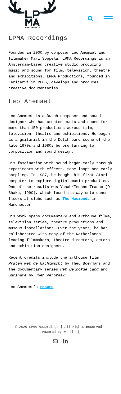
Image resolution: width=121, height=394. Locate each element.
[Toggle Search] (90, 18)
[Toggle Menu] (108, 18)
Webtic (69, 332)
